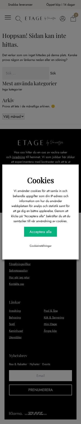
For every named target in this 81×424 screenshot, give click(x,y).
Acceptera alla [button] (40, 231)
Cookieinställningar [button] (41, 246)
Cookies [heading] (40, 180)
